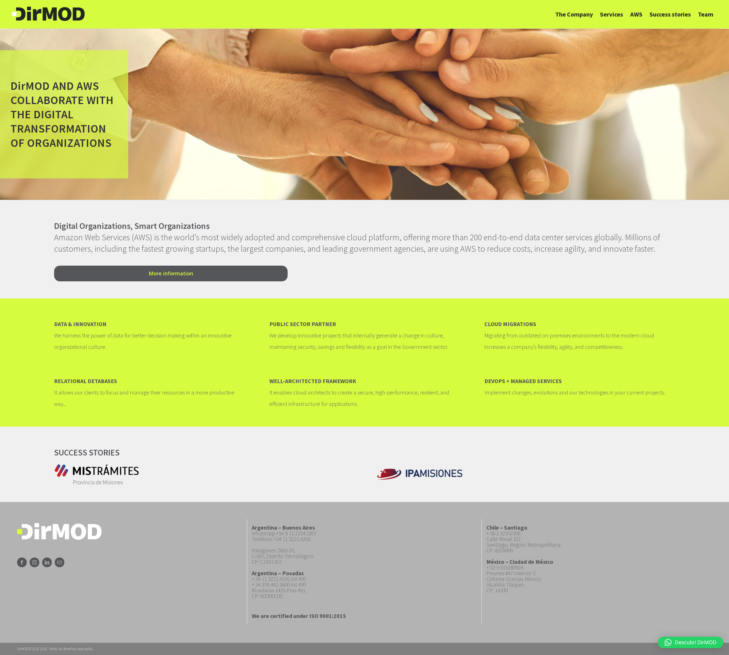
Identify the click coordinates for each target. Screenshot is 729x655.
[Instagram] (34, 562)
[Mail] (59, 562)
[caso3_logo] (97, 465)
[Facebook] (22, 562)
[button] (690, 642)
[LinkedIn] (47, 562)
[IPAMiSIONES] (419, 470)
